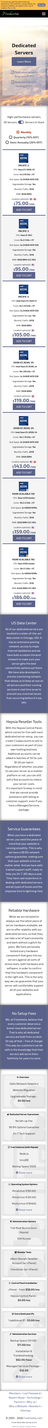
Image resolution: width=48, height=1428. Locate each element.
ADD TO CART (24, 209)
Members (15, 1393)
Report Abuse (17, 1397)
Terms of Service (18, 1426)
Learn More (24, 61)
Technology (34, 1397)
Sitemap (25, 1410)
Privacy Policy (31, 1426)
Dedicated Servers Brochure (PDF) (25, 74)
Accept (42, 5)
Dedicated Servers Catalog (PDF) (25, 84)
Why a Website (18, 1406)
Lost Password (31, 1393)
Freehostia (10, 14)
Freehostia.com (32, 1418)
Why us (31, 1401)
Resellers (35, 1406)
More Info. (11, 8)
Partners (19, 1401)
